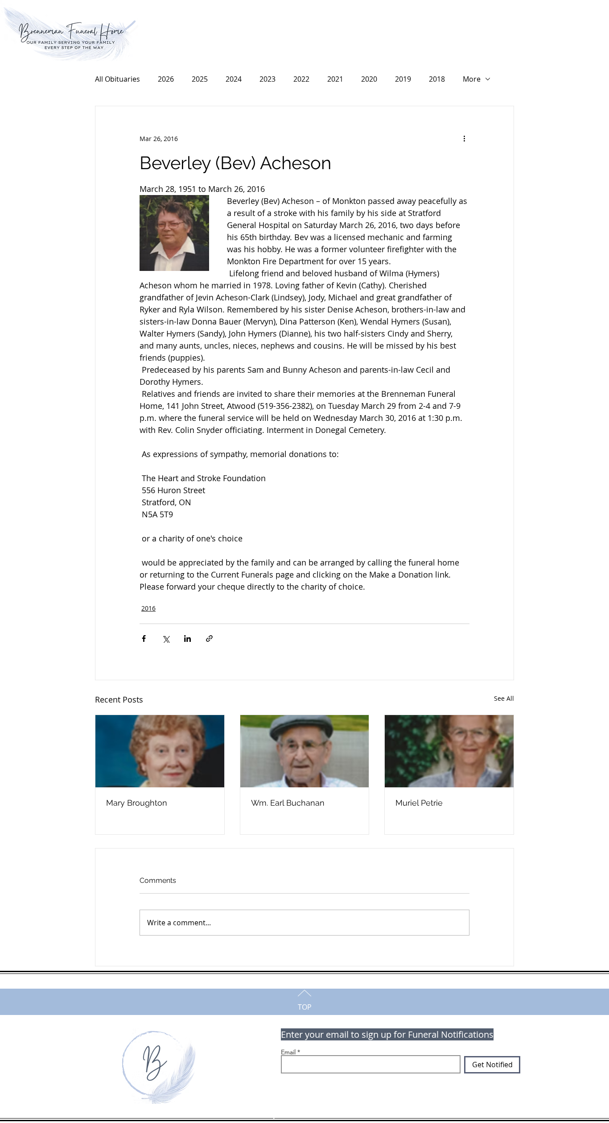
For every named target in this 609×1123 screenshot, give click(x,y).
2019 (403, 79)
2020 (369, 79)
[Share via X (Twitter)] (165, 638)
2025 (200, 79)
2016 (148, 608)
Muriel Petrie (419, 802)
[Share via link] (209, 638)
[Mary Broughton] (159, 751)
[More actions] (464, 138)
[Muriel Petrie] (449, 751)
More (472, 79)
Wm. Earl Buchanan (288, 802)
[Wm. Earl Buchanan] (304, 751)
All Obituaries (117, 79)
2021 (335, 79)
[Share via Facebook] (144, 638)
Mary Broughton (136, 802)
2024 (234, 79)
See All (504, 698)
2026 (166, 79)
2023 (267, 79)
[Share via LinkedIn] (187, 638)
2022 (301, 79)
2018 (437, 79)
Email (288, 1052)
